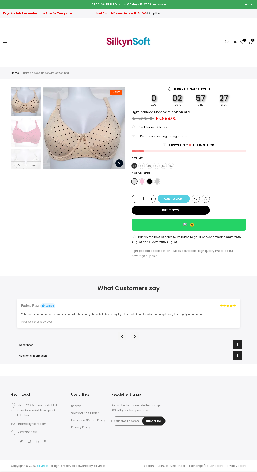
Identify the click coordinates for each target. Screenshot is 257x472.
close (250, 4)
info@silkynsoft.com (32, 424)
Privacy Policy (80, 427)
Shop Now (154, 13)
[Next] (118, 128)
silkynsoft (100, 466)
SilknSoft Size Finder (85, 413)
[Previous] (50, 128)
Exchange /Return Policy (88, 420)
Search (76, 406)
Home (15, 73)
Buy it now (170, 210)
